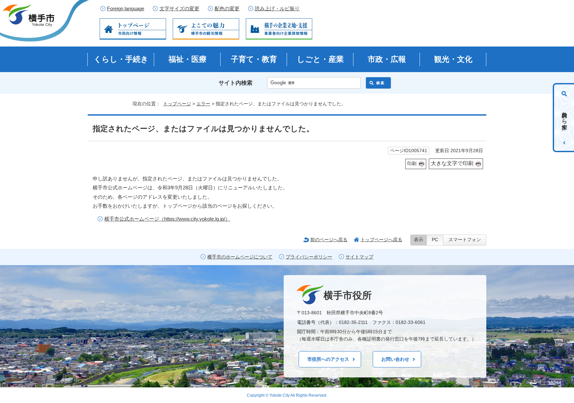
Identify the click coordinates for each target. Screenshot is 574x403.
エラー (203, 103)
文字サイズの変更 (179, 8)
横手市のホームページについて (239, 256)
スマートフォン (464, 239)
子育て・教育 (254, 59)
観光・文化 (453, 59)
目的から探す (564, 118)
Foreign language (125, 8)
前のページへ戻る (328, 239)
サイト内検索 (235, 83)
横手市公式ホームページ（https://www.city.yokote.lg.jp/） (167, 219)
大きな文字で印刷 (452, 163)
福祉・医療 (187, 59)
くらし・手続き (121, 59)
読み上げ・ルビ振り (277, 8)
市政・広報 (387, 59)
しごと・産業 (320, 59)
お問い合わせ (395, 359)
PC (435, 239)
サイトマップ (359, 256)
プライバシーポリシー (309, 256)
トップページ (177, 103)
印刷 (412, 163)
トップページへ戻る (381, 239)
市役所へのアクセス (328, 359)
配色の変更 (227, 8)
